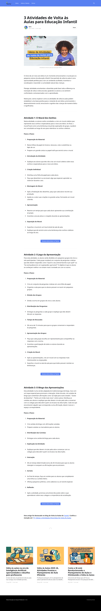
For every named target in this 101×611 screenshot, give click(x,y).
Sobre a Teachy (25, 3)
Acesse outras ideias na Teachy (50, 241)
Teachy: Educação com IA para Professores (15, 599)
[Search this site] (94, 3)
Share (74, 27)
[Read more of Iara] (26, 27)
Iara (30, 26)
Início (16, 3)
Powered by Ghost (91, 599)
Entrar (33, 3)
